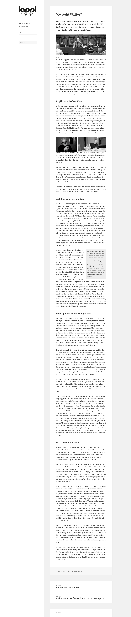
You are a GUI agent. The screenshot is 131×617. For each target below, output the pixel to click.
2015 (73, 571)
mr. (69, 571)
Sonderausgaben (23, 30)
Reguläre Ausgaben (24, 23)
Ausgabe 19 (78, 571)
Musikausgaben (23, 26)
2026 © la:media (61, 613)
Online (20, 33)
